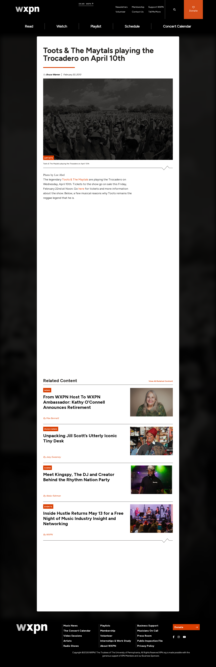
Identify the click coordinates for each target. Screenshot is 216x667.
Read (29, 26)
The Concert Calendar (77, 630)
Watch (61, 26)
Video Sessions (72, 635)
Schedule (132, 26)
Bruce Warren (53, 74)
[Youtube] (184, 637)
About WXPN (108, 645)
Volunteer (120, 11)
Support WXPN (156, 7)
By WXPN (48, 534)
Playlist (95, 26)
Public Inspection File (150, 640)
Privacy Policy (145, 645)
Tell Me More (154, 11)
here (81, 188)
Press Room (144, 635)
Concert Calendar (177, 26)
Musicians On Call (147, 630)
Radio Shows (71, 645)
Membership (138, 7)
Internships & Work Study (115, 640)
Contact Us (138, 11)
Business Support (147, 625)
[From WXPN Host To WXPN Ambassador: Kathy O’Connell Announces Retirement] (151, 402)
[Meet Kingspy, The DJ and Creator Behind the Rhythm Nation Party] (151, 480)
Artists (67, 640)
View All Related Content (161, 381)
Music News (70, 625)
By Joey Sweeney (52, 457)
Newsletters (122, 7)
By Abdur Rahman (52, 495)
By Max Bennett (51, 418)
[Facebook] (173, 637)
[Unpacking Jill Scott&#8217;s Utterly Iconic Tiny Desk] (151, 441)
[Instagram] (179, 637)
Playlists (105, 625)
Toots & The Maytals (75, 179)
